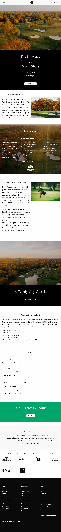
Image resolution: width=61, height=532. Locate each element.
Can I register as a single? (11, 372)
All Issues (4, 491)
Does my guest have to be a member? (14, 368)
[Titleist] (22, 459)
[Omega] (54, 459)
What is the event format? (11, 375)
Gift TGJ (23, 493)
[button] (30, 83)
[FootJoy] (38, 459)
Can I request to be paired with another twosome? (17, 379)
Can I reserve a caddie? (10, 386)
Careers (4, 493)
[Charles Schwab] (22, 470)
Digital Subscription (26, 491)
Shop (42, 486)
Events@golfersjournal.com (15, 438)
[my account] (57, 2)
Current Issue (5, 489)
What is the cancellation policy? (12, 390)
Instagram (25, 508)
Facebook (24, 504)
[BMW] (6, 470)
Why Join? (24, 496)
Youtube (25, 511)
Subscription (24, 489)
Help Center (5, 504)
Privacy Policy (5, 508)
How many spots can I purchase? (12, 359)
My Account (44, 489)
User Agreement (6, 506)
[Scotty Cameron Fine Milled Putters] (6, 459)
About (3, 486)
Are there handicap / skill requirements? (15, 382)
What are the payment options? (12, 393)
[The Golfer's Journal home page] (31, 3)
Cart (42, 491)
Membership (24, 486)
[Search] (54, 2)
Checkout (43, 493)
